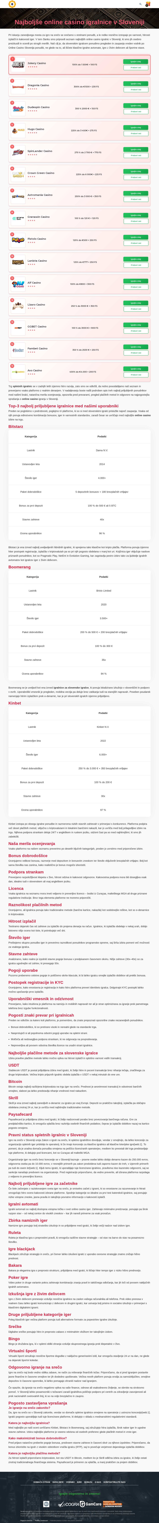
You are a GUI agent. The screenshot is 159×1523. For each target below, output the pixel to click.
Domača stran (42, 1482)
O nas (98, 1482)
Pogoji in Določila (26, 1521)
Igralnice (58, 1482)
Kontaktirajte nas (114, 1482)
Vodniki (70, 1482)
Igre (79, 1482)
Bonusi (88, 1482)
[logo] (20, 4)
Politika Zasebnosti (41, 1521)
